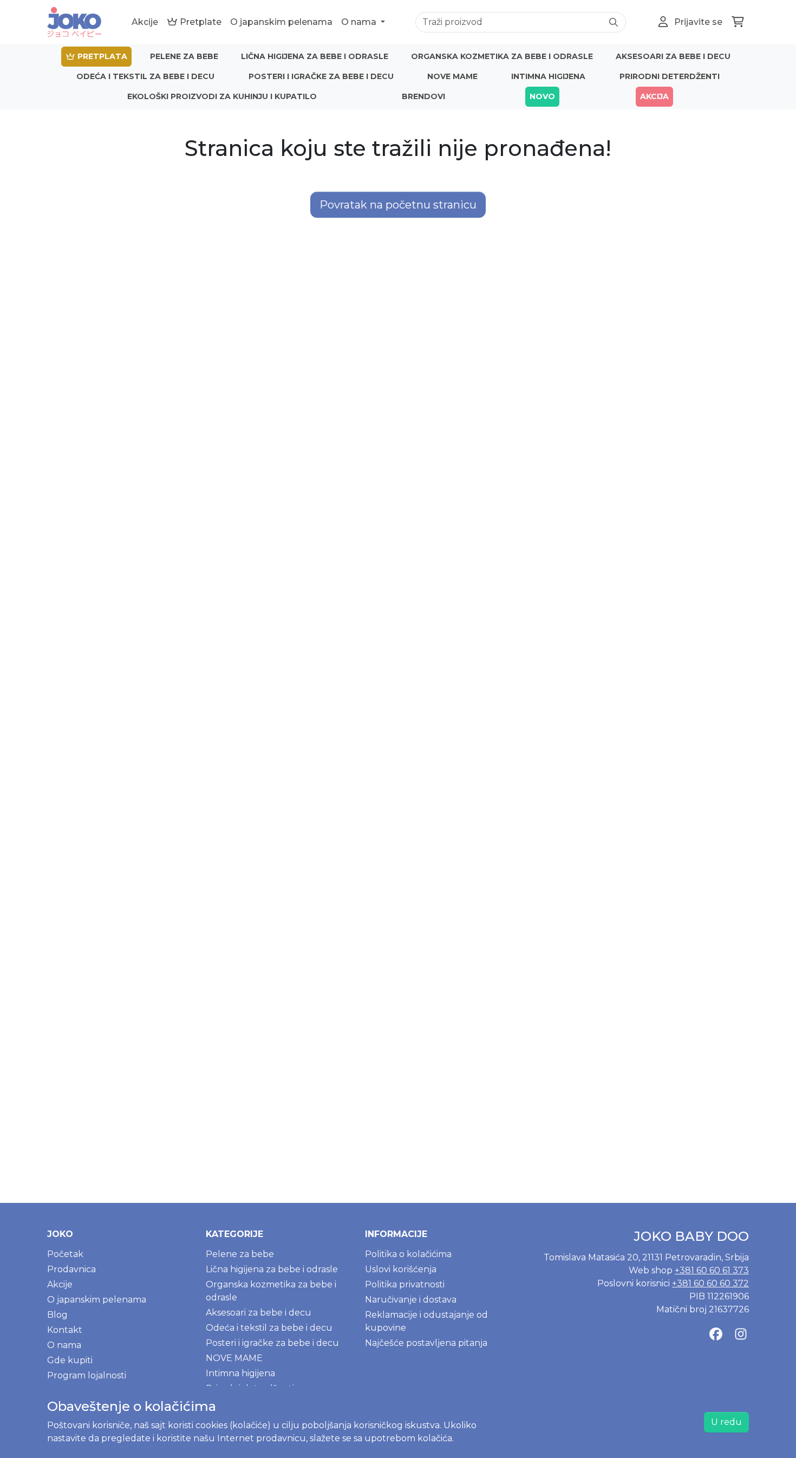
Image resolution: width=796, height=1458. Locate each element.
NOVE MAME (452, 76)
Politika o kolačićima (408, 1254)
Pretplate (199, 22)
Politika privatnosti (405, 1284)
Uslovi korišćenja (400, 1269)
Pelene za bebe (184, 56)
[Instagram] (741, 1334)
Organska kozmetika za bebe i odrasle (502, 56)
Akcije (145, 22)
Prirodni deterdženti (669, 76)
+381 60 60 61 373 (712, 1270)
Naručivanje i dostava (410, 1299)
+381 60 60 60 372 (710, 1283)
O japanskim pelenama (281, 22)
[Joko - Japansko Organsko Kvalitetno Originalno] (74, 22)
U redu (726, 1422)
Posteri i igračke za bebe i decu (321, 76)
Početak (65, 1254)
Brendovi (423, 96)
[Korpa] (738, 22)
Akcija (654, 96)
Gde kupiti (70, 1360)
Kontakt (64, 1330)
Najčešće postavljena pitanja (426, 1343)
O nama (360, 22)
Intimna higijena (548, 76)
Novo (542, 96)
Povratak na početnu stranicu (398, 204)
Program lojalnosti (86, 1375)
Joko (60, 1234)
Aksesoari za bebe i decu (673, 56)
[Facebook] (716, 1334)
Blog (57, 1315)
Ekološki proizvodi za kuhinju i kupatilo (222, 96)
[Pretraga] (613, 22)
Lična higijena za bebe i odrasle (314, 56)
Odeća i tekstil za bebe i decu (145, 76)
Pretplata (101, 56)
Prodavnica (71, 1269)
